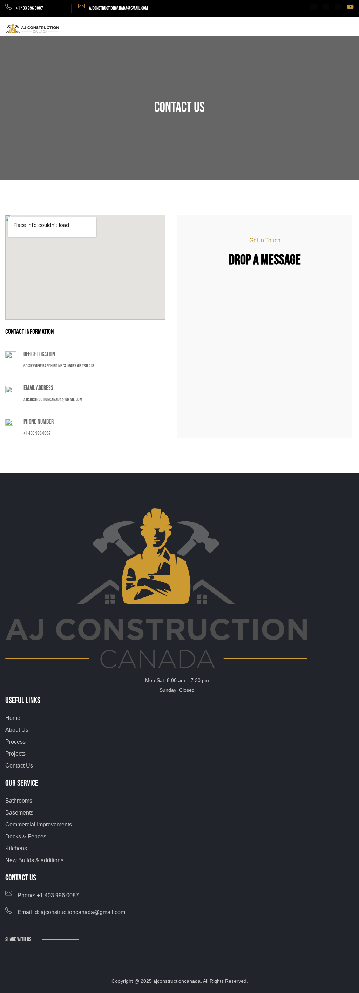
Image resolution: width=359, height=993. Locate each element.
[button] (350, 28)
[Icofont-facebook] (313, 7)
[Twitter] (18, 951)
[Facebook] (8, 951)
